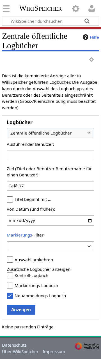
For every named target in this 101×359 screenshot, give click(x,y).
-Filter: (26, 235)
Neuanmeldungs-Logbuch (40, 295)
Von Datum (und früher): (31, 209)
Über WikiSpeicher (20, 351)
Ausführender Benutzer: (30, 144)
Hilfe (94, 37)
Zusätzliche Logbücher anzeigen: (39, 269)
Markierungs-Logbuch (36, 285)
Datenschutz (14, 345)
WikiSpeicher (40, 8)
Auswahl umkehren (34, 259)
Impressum (54, 351)
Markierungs (19, 235)
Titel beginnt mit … (33, 199)
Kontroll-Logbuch (31, 275)
